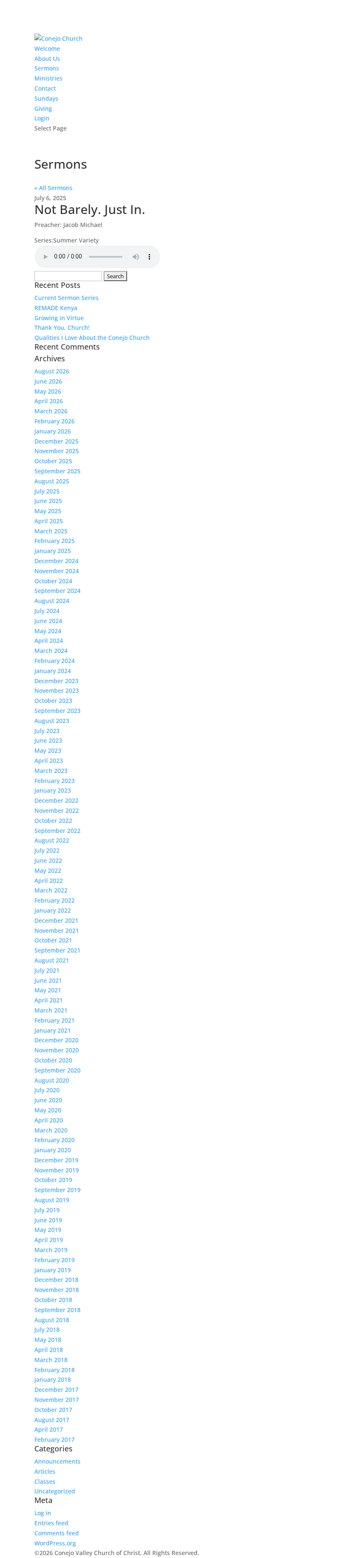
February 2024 (54, 661)
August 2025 (51, 481)
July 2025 (47, 491)
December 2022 (56, 800)
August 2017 (51, 1420)
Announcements (57, 1461)
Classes (44, 1481)
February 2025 (54, 541)
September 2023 (57, 711)
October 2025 (53, 461)
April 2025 (48, 521)
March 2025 (51, 531)
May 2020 (47, 1110)
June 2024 (48, 621)
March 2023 (51, 771)
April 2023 (48, 761)
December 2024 (56, 561)
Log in (42, 1513)
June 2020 (48, 1100)
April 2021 (48, 1000)
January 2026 (52, 431)
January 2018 (52, 1379)
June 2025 (48, 501)
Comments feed (56, 1533)
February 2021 (54, 1020)
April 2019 (48, 1240)
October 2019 (53, 1180)
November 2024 (56, 571)
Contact (45, 88)
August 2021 (51, 960)
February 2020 (54, 1140)
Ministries (48, 78)
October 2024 (53, 581)
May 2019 (47, 1230)
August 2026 (51, 371)
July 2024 (47, 611)
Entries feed (51, 1523)
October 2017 (53, 1410)
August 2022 (51, 840)
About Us (47, 59)
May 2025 (47, 511)
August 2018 (51, 1320)
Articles (44, 1471)
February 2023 (54, 781)
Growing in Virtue (59, 318)
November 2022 (56, 810)
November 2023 (56, 690)
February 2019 (54, 1260)
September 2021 (57, 950)
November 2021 (56, 930)
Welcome (47, 48)
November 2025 (56, 451)
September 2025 (57, 471)
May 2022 (47, 870)
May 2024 (47, 631)
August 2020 (51, 1080)
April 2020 (48, 1120)
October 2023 (53, 701)
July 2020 (47, 1090)
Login (42, 118)
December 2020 (56, 1040)
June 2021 (48, 980)
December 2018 (56, 1280)
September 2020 (57, 1070)
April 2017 (48, 1429)
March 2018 (51, 1360)
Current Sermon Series (66, 298)
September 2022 (57, 831)
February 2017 (54, 1439)
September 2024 (57, 591)
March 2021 (51, 1010)
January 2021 (52, 1030)
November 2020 (56, 1050)
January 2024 (52, 671)
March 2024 (51, 651)
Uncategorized (54, 1491)
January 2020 (52, 1150)
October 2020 (53, 1060)
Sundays (46, 98)
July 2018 (47, 1330)
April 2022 (48, 881)
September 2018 (57, 1310)
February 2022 (54, 900)
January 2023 (52, 790)
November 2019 (56, 1170)
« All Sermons (53, 188)
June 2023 (48, 740)
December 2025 (56, 441)
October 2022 (53, 821)
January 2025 (52, 551)
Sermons (46, 68)
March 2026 (51, 411)
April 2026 (48, 401)
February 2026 (54, 421)
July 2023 (47, 731)
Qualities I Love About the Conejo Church (92, 338)
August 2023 (51, 721)
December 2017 (56, 1390)
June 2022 (48, 860)
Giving (43, 108)
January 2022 (52, 910)
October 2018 (53, 1300)
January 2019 (52, 1270)
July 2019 (47, 1210)
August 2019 (51, 1200)
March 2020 (51, 1130)
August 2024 (51, 601)
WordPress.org (55, 1543)
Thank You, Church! (62, 327)
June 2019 (48, 1220)
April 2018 (48, 1350)
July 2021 (47, 970)
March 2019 (51, 1250)
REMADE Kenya (55, 308)
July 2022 (47, 850)
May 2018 (47, 1340)
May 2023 (47, 750)
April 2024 (48, 641)
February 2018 (54, 1370)
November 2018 (56, 1290)
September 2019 (57, 1190)
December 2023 (56, 681)
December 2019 (56, 1160)
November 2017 (56, 1400)
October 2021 (53, 940)
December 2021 (56, 920)
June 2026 (48, 381)
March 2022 (51, 890)
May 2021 (47, 990)
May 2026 (47, 391)
